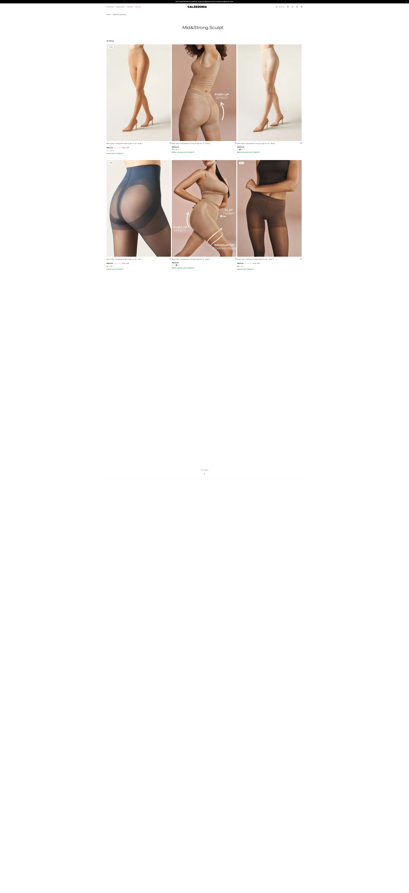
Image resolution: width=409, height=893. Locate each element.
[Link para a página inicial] (109, 14)
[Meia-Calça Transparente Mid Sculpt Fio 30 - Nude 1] (109, 150)
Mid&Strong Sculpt (119, 14)
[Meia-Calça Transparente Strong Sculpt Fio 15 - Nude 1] (174, 149)
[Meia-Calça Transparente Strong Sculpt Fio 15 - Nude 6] (240, 149)
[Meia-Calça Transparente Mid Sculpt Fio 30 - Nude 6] (111, 150)
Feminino (110, 7)
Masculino (120, 7)
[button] (279, 7)
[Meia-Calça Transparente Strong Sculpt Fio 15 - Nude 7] (176, 149)
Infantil (130, 7)
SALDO (138, 7)
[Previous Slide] (124, 1)
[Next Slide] (285, 1)
